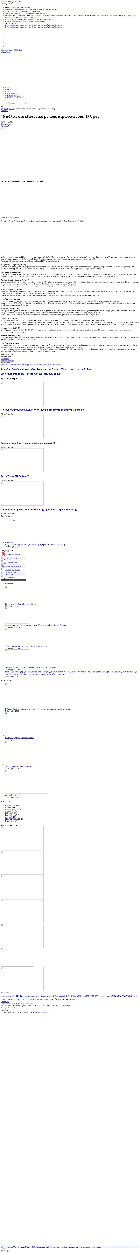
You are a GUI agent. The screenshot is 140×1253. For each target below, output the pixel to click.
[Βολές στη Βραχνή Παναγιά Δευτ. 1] (22, 735)
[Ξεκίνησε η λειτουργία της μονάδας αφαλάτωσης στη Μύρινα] (17, 665)
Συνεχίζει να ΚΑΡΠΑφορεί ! (15, 476)
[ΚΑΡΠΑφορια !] (26, 793)
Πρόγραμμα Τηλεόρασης (13, 580)
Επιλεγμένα (9, 815)
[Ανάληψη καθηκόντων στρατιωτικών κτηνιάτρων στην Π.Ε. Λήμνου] (22, 947)
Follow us (5, 1001)
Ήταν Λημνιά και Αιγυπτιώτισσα (19, 766)
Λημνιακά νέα (129, 995)
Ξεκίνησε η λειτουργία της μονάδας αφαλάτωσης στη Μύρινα (26, 13)
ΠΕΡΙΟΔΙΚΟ (10, 93)
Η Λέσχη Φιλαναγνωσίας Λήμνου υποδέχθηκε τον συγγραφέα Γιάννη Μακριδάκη (33, 25)
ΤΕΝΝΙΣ (51, 999)
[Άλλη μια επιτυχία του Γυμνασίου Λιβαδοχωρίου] (17, 644)
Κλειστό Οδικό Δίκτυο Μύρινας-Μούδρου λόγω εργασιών (25, 21)
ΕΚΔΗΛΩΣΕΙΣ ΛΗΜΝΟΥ (88, 996)
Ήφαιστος (32, 996)
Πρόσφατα (9, 583)
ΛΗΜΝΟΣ (9, 89)
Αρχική (3, 109)
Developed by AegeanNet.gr (40, 1012)
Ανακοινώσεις (10, 809)
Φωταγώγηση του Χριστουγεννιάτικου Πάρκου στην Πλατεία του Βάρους (31, 9)
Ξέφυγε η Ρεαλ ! (11, 23)
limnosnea (8, 996)
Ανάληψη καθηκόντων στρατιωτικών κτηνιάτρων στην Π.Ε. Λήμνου (29, 19)
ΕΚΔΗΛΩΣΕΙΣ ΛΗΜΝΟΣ (65, 996)
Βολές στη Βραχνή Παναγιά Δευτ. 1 (19, 737)
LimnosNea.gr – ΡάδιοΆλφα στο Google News (37, 1247)
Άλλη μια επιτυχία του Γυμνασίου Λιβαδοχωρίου (22, 11)
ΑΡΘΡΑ (8, 91)
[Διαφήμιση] (5, 52)
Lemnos (3, 996)
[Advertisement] (70, 69)
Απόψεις (8, 811)
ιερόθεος (73, 999)
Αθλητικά (8, 807)
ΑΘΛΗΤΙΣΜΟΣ (41, 996)
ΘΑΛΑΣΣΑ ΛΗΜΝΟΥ (104, 996)
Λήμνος (8, 817)
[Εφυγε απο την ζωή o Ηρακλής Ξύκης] (17, 602)
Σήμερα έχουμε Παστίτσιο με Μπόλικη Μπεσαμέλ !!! (28, 443)
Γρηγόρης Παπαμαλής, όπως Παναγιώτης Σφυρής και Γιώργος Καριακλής (39, 509)
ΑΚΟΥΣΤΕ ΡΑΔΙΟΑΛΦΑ (14, 97)
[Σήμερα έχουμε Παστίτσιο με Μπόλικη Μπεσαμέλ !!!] (22, 438)
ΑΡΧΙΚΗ (8, 87)
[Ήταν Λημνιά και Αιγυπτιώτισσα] (25, 764)
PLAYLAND (25, 996)
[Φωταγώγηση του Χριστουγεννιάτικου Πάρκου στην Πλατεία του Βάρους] (17, 623)
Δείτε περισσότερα (7, 361)
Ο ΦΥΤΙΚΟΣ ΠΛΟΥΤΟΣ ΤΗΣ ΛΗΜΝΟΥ (21, 999)
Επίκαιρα (8, 813)
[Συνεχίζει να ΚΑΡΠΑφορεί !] (22, 472)
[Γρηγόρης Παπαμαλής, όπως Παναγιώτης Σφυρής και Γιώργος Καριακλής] (22, 505)
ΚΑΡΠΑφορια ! (11, 795)
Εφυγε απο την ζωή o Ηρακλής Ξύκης (18, 7)
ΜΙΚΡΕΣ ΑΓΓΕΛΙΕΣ (12, 819)
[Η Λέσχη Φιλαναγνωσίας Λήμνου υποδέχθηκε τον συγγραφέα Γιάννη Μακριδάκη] (22, 405)
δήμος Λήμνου (63, 998)
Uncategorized (10, 805)
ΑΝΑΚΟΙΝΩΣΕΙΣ (11, 95)
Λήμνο (87, 1247)
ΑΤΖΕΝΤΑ (50, 996)
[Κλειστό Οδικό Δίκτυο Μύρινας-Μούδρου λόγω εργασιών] (17, 966)
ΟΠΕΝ (3, 999)
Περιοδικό (10, 109)
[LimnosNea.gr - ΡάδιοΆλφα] (11, 50)
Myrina (16, 995)
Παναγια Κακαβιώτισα (42, 999)
